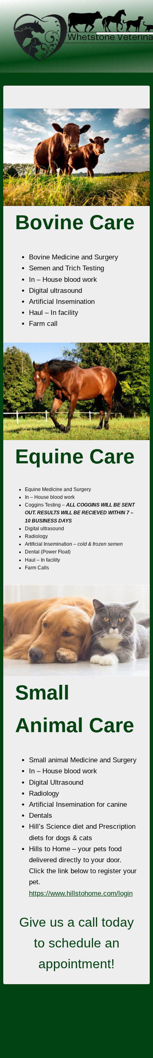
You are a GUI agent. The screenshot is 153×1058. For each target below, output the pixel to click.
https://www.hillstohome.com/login (81, 893)
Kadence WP (111, 1033)
